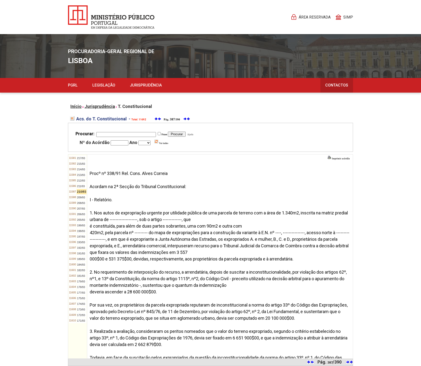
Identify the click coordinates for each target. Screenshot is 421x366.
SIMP (348, 17)
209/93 (81, 197)
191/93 (81, 253)
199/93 (81, 225)
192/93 (81, 247)
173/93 (81, 309)
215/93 (81, 163)
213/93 (81, 174)
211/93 (81, 186)
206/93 (81, 214)
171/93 (81, 320)
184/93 (81, 264)
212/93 (81, 180)
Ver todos (163, 143)
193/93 (81, 242)
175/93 (81, 298)
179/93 (81, 281)
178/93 (81, 287)
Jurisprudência (146, 85)
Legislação (103, 85)
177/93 (81, 292)
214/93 (81, 169)
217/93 (81, 158)
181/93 (81, 275)
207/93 (81, 208)
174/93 (81, 303)
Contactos (336, 85)
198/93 (81, 231)
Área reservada (315, 17)
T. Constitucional (135, 106)
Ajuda (189, 134)
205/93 (81, 219)
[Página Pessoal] (111, 17)
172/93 (81, 315)
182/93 (81, 270)
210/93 (81, 191)
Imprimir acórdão (340, 158)
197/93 (81, 236)
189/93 (81, 259)
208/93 (81, 203)
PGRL (73, 85)
